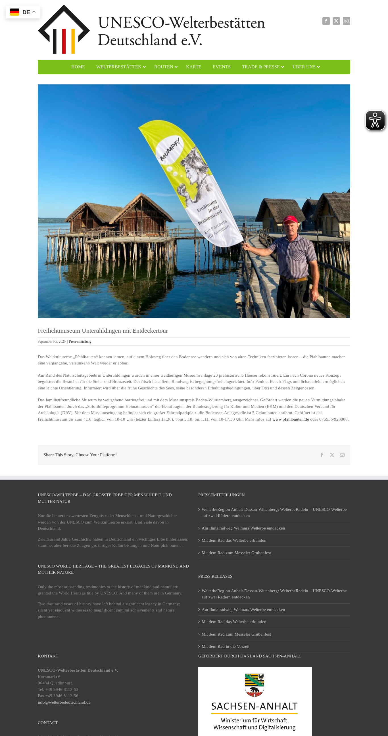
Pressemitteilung (80, 341)
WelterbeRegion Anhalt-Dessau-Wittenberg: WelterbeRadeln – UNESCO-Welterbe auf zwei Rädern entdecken (274, 512)
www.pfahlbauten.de (290, 419)
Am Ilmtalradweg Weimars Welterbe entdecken (243, 528)
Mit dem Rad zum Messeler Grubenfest (236, 553)
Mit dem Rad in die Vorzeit (225, 646)
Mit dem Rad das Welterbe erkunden (234, 540)
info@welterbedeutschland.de (64, 702)
